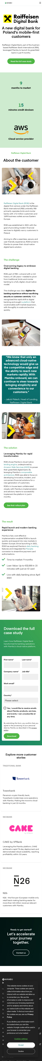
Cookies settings (21, 1039)
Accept (21, 1045)
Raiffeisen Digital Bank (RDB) (16, 203)
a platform (26, 302)
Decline (21, 1051)
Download (11, 736)
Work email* (9, 683)
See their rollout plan (16, 505)
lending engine (10, 464)
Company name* (11, 671)
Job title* (26, 671)
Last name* (27, 659)
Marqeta (29, 548)
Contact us (21, 952)
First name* (9, 659)
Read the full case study (21, 61)
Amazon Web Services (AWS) (17, 467)
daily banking (32, 546)
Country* (8, 695)
